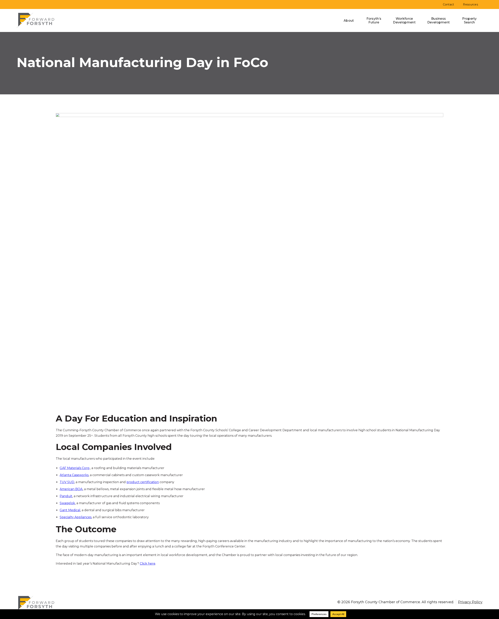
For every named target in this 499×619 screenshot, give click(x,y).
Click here (147, 563)
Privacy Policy (470, 602)
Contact (448, 4)
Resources (470, 4)
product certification (143, 482)
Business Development (438, 20)
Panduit (66, 496)
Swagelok (67, 503)
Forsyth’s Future (373, 20)
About (349, 20)
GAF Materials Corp (74, 468)
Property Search (469, 20)
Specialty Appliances (75, 517)
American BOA (71, 489)
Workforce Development (404, 20)
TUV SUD (67, 482)
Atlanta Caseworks (74, 475)
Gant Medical (70, 510)
